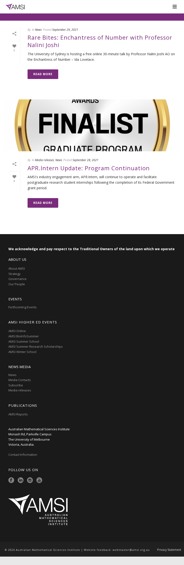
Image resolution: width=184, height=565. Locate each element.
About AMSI (16, 268)
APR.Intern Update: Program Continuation (89, 168)
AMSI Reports (18, 414)
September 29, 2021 (65, 30)
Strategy (14, 274)
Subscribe (15, 385)
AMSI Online (17, 331)
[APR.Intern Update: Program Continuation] (92, 125)
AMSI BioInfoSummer (23, 336)
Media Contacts (19, 380)
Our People (16, 284)
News (38, 30)
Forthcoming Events (22, 307)
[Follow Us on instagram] (30, 480)
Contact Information (23, 454)
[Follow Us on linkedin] (20, 480)
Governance (17, 279)
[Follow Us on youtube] (39, 480)
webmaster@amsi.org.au (131, 550)
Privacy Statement (169, 550)
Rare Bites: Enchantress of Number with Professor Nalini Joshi (100, 41)
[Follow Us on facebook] (11, 480)
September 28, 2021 (85, 160)
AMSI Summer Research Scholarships (35, 346)
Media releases (44, 160)
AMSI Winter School (22, 352)
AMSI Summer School (23, 341)
